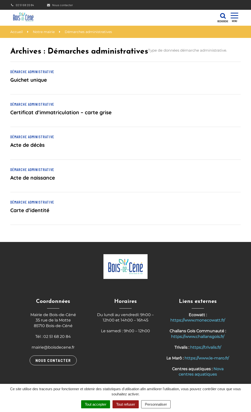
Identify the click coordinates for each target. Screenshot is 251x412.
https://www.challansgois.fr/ (197, 336)
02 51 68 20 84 (24, 5)
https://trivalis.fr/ (205, 347)
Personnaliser (156, 404)
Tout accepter (95, 404)
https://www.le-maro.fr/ (207, 358)
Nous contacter (62, 5)
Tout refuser (125, 404)
